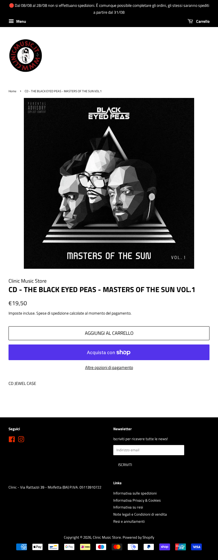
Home (12, 91)
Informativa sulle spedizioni (135, 493)
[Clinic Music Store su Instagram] (21, 440)
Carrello (202, 21)
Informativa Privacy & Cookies (137, 500)
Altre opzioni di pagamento (109, 367)
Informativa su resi (128, 507)
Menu (20, 21)
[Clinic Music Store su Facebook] (12, 440)
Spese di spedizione (52, 313)
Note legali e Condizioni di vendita (140, 514)
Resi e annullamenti (129, 521)
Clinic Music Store (107, 537)
